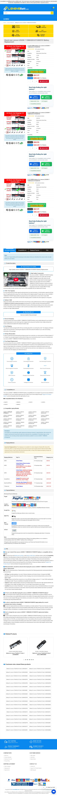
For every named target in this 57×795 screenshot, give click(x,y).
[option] (14, 56)
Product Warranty (7, 757)
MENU (7, 19)
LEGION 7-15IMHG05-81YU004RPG (20, 426)
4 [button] (29, 659)
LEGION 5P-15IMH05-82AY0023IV (20, 423)
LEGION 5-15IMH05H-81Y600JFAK (33, 419)
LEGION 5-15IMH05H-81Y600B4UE (20, 419)
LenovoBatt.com (15, 789)
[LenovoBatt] (16, 8)
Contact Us (32, 766)
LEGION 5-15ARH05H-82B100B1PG (7, 416)
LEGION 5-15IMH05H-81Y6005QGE (7, 419)
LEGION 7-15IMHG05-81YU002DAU (7, 426)
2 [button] (25, 659)
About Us (6, 755)
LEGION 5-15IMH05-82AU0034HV (32, 416)
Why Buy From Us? (8, 759)
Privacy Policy (7, 760)
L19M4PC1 (5, 402)
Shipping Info (7, 768)
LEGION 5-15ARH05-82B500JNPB (45, 412)
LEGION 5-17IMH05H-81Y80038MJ (7, 423)
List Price (30, 75)
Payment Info (7, 769)
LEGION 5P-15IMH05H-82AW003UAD (33, 423)
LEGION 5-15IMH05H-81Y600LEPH (45, 419)
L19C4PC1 (31, 402)
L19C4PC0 (43, 402)
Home (4, 22)
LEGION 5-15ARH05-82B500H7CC (33, 412)
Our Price (30, 78)
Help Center (32, 755)
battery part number (19, 555)
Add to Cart (45, 81)
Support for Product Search (35, 768)
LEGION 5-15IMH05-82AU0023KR (20, 416)
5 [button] (31, 659)
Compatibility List (22, 250)
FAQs (47, 250)
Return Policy (33, 759)
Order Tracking (7, 766)
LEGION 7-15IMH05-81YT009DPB (45, 423)
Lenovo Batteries (10, 22)
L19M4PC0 (18, 402)
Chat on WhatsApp (47, 97)
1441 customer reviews (39, 49)
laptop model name (31, 555)
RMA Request (33, 769)
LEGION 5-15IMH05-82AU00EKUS (45, 416)
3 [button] (27, 659)
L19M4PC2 (18, 404)
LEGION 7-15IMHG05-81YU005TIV (33, 426)
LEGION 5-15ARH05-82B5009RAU (20, 412)
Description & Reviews (10, 250)
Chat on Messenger (35, 97)
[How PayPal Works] (33, 784)
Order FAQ (32, 757)
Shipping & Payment (34, 250)
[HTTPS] (42, 784)
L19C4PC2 (5, 404)
